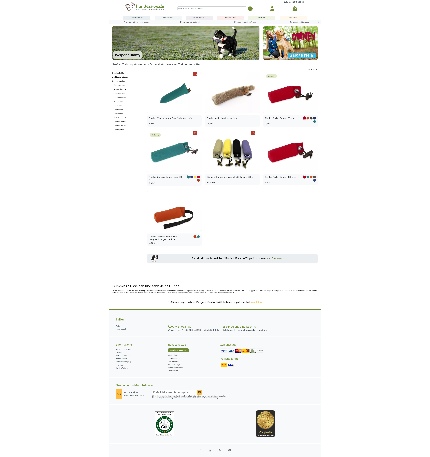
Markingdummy (120, 97)
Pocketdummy (119, 93)
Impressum (120, 365)
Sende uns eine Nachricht (242, 326)
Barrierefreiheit (122, 368)
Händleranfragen (174, 364)
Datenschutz (120, 352)
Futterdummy (119, 105)
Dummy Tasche (120, 125)
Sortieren (311, 69)
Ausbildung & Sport (120, 77)
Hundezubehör (118, 73)
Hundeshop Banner (175, 368)
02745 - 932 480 (181, 326)
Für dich (293, 17)
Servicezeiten (173, 371)
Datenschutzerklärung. (211, 398)
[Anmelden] (272, 8)
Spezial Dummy (120, 117)
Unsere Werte (173, 355)
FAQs (118, 326)
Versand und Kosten (123, 349)
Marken (262, 17)
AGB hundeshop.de (123, 355)
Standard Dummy (120, 85)
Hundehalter (199, 17)
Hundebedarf (137, 17)
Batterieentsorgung (123, 362)
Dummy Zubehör (120, 121)
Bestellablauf (121, 329)
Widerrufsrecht (121, 359)
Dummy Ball (118, 109)
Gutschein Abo (173, 361)
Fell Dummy (118, 113)
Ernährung (168, 17)
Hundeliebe (230, 17)
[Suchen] (250, 8)
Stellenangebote (174, 358)
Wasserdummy (119, 101)
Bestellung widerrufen (178, 350)
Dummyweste (119, 129)
